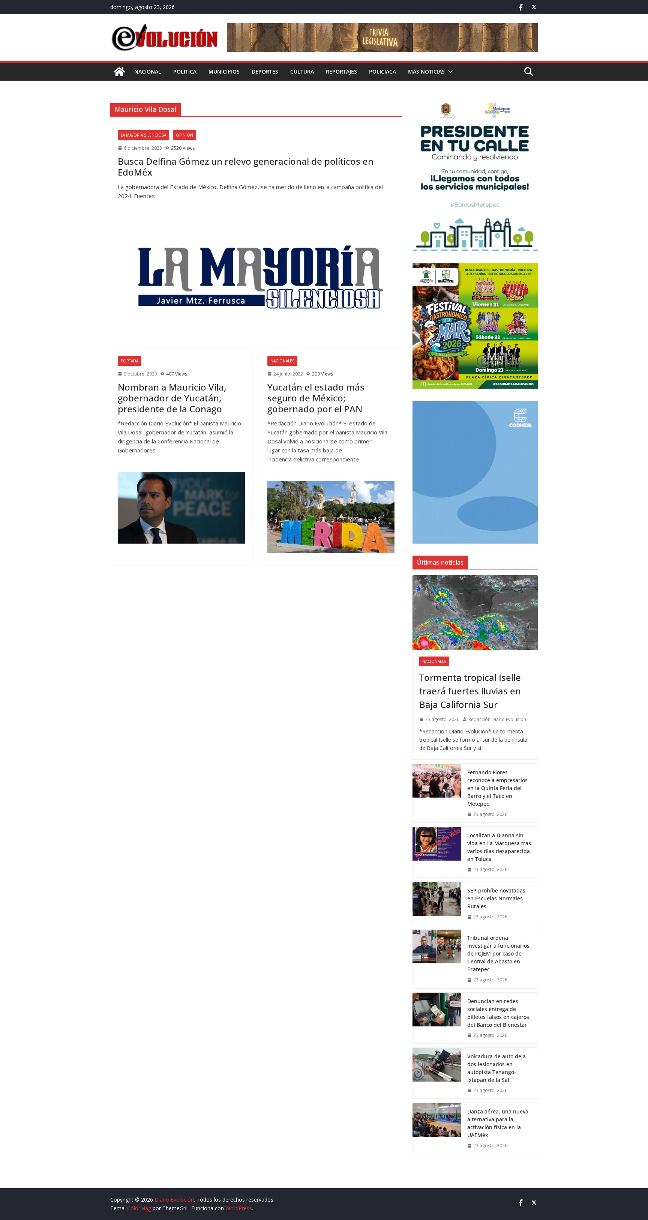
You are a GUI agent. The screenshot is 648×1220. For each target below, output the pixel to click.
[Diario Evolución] (119, 72)
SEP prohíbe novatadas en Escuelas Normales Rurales (496, 898)
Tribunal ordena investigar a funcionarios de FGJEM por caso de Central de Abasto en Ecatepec (498, 953)
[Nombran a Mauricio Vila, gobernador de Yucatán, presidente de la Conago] (181, 508)
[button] (449, 71)
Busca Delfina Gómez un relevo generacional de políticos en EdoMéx (246, 166)
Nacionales (282, 361)
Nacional (147, 71)
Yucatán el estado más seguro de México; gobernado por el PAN (315, 398)
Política (184, 71)
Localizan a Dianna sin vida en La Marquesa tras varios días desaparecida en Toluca (499, 847)
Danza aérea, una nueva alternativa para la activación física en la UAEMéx (497, 1123)
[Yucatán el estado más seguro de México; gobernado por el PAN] (330, 517)
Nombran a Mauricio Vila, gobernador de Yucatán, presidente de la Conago (172, 398)
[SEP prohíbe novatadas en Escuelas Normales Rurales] (436, 903)
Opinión (184, 135)
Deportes (265, 71)
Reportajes (341, 71)
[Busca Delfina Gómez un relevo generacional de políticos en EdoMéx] (256, 276)
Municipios (224, 71)
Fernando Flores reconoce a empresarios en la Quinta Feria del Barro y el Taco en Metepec (497, 788)
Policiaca (382, 71)
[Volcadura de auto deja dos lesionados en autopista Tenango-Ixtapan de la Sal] (436, 1073)
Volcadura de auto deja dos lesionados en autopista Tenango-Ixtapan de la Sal (496, 1068)
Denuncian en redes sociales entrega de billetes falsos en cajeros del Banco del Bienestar (498, 1013)
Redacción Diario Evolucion (497, 719)
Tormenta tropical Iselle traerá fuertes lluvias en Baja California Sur (470, 691)
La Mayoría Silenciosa (143, 135)
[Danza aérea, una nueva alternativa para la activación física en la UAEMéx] (436, 1128)
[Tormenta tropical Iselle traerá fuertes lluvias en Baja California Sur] (475, 612)
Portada (129, 361)
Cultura (302, 71)
